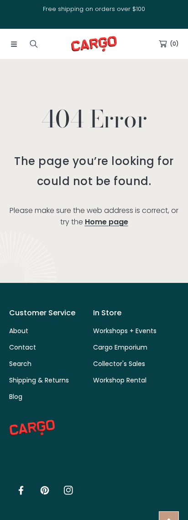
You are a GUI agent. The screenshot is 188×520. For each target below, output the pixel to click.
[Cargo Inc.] (94, 44)
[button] (14, 44)
